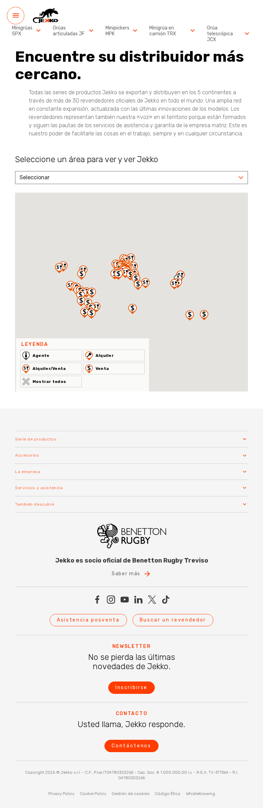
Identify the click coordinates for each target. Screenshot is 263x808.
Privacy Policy (61, 793)
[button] (92, 292)
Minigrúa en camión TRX (162, 31)
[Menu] (15, 15)
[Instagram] (111, 599)
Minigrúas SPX (22, 31)
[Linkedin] (138, 599)
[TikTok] (166, 599)
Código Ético (167, 793)
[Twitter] (152, 599)
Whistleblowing (200, 793)
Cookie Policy (93, 793)
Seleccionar (35, 177)
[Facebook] (97, 599)
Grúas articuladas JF (69, 31)
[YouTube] (125, 599)
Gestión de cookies (130, 793)
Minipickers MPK (117, 31)
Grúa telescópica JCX (220, 34)
